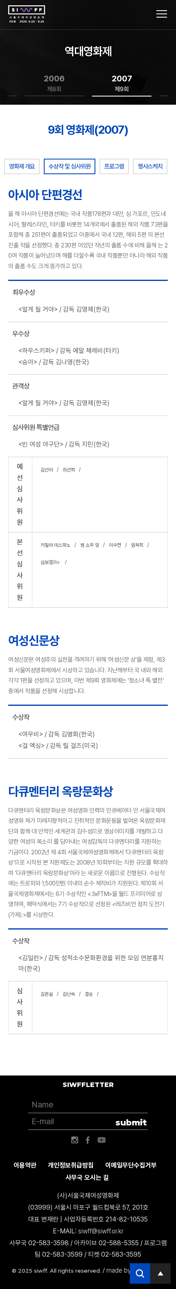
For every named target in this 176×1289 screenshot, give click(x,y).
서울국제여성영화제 (26, 14)
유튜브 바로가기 (101, 1140)
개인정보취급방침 (71, 1165)
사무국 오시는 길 (87, 1177)
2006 (54, 83)
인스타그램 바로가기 (74, 1140)
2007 (122, 83)
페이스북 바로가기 (88, 1140)
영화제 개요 (22, 166)
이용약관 (25, 1165)
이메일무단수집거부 (131, 1165)
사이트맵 (161, 14)
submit (131, 1122)
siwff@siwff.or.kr (101, 1231)
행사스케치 (150, 166)
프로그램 (114, 166)
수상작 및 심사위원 (69, 166)
